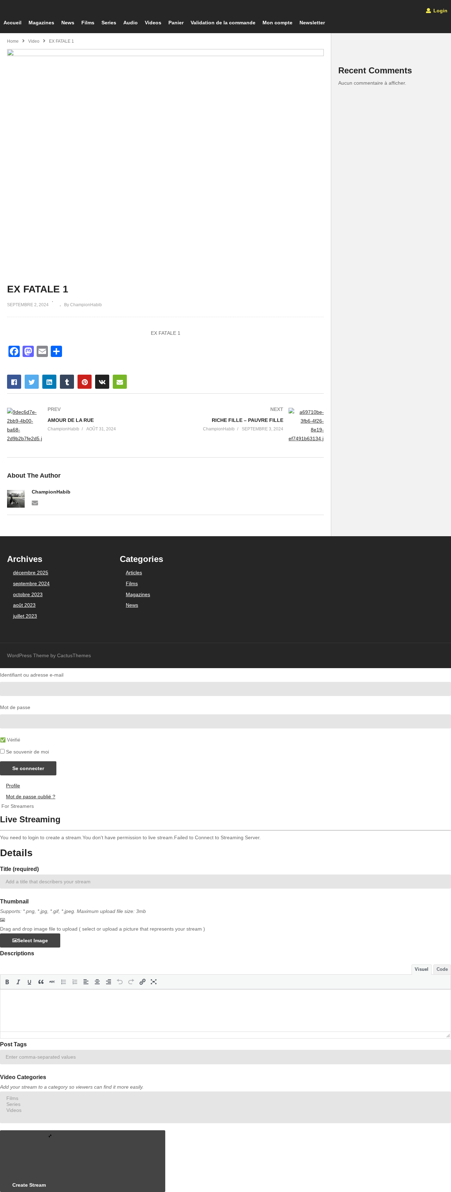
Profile (13, 785)
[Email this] (120, 382)
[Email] (35, 502)
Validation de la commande (223, 22)
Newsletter (312, 22)
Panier (176, 22)
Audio (130, 22)
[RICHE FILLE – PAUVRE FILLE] (248, 426)
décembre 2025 (30, 572)
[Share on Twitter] (32, 382)
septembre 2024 (31, 583)
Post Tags (13, 1044)
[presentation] (7, 982)
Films (87, 22)
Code (442, 969)
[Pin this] (85, 382)
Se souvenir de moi (27, 752)
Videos (153, 22)
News (67, 22)
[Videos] (225, 1110)
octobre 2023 (28, 594)
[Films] (225, 1098)
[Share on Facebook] (14, 382)
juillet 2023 (25, 616)
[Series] (225, 1104)
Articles (134, 572)
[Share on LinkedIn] (49, 382)
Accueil (12, 22)
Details (16, 852)
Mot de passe (15, 707)
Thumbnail (14, 901)
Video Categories (23, 1077)
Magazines (41, 22)
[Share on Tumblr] (67, 382)
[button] (7, 981)
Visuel (421, 969)
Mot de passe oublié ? (30, 796)
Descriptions (17, 953)
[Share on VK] (102, 382)
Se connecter (28, 768)
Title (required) (19, 869)
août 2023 (24, 605)
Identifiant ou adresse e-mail (31, 675)
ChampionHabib (51, 492)
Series (108, 22)
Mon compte (277, 22)
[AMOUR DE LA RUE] (83, 426)
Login (439, 10)
